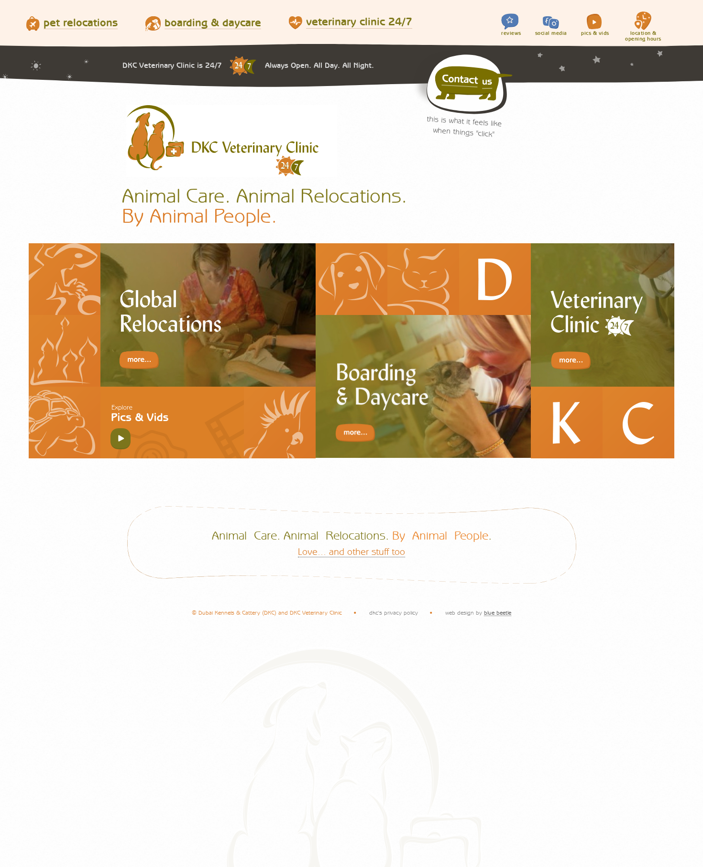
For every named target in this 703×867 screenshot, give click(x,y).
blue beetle (497, 613)
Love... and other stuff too (351, 552)
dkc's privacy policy (393, 613)
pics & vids (595, 33)
